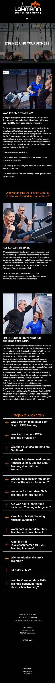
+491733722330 (31, 617)
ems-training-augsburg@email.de (30, 620)
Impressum (27, 671)
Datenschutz (27, 674)
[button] (27, 19)
